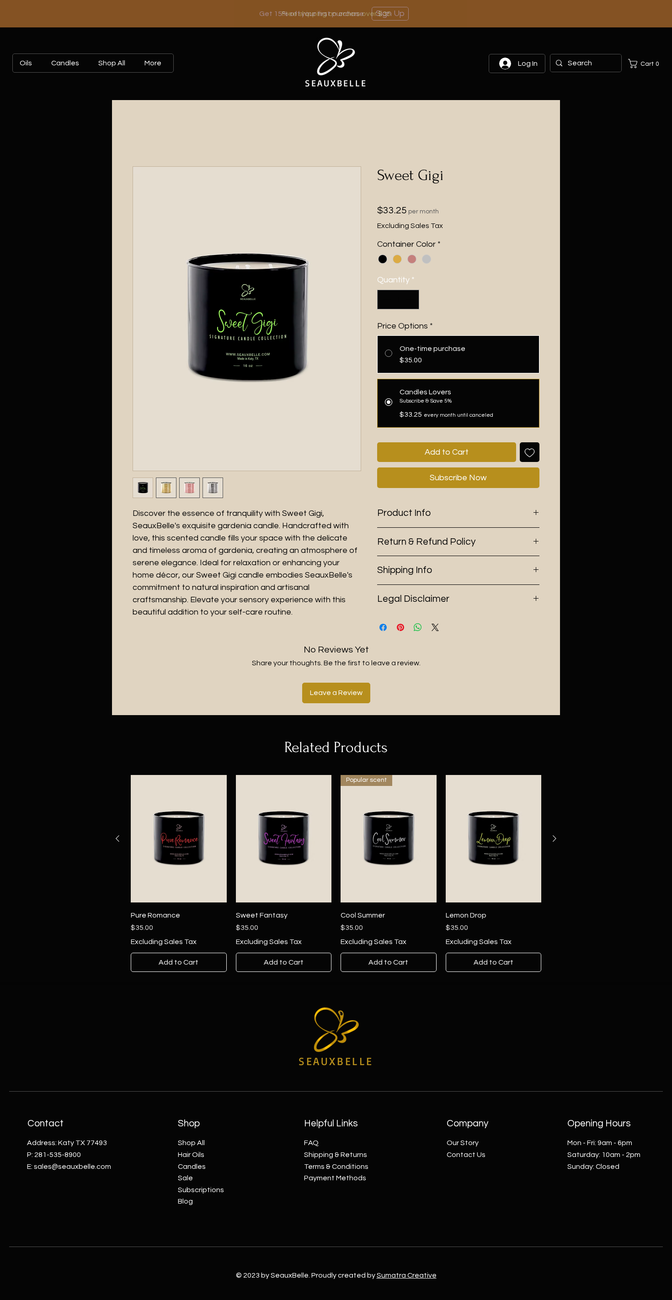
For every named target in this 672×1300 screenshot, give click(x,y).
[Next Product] (554, 777)
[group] (336, 813)
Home (142, 133)
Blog (185, 1140)
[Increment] (411, 299)
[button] (645, 63)
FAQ (311, 1082)
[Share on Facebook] (383, 627)
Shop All (191, 1082)
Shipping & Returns (335, 1094)
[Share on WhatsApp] (417, 627)
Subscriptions (201, 1129)
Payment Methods (335, 1117)
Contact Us (466, 1094)
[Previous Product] (117, 777)
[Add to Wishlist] (529, 452)
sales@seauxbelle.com (72, 1105)
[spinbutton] (398, 299)
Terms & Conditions (336, 1105)
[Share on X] (435, 627)
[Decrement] (386, 299)
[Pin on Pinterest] (400, 627)
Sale (185, 1117)
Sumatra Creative (407, 1215)
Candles (192, 1105)
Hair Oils (191, 1094)
